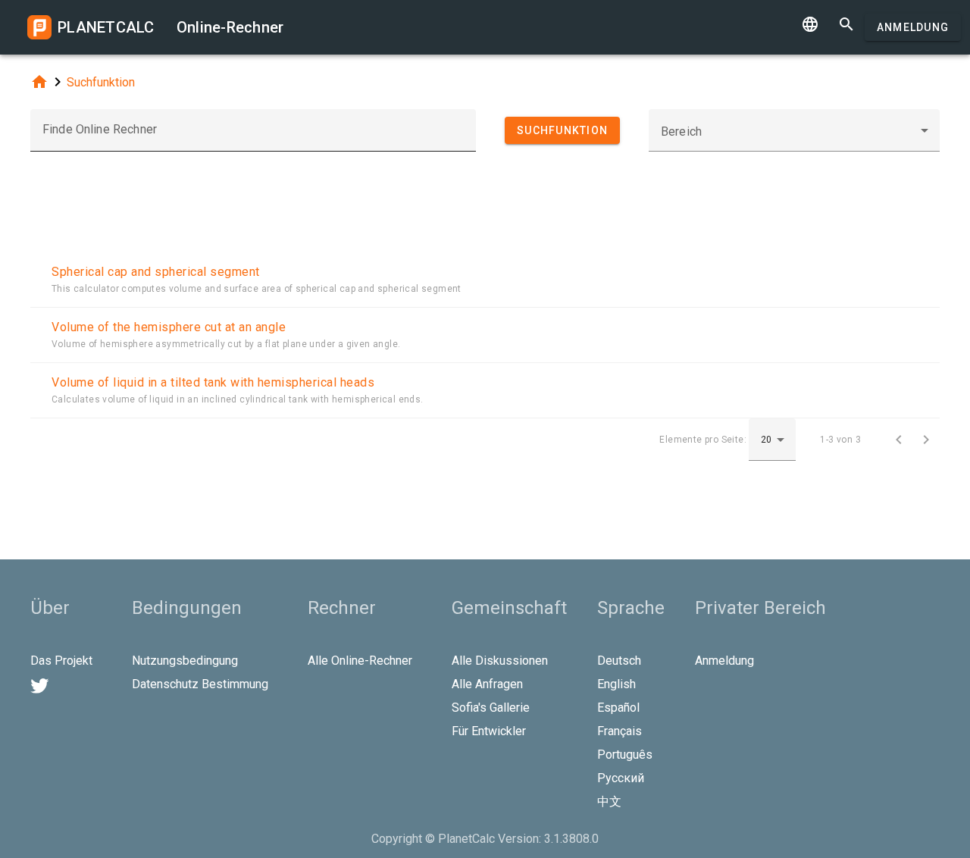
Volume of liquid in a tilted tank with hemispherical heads (213, 382)
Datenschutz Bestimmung (200, 684)
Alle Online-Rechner (360, 660)
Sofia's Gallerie (491, 707)
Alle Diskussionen (500, 660)
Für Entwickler (489, 731)
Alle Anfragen (487, 684)
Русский (620, 778)
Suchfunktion (101, 82)
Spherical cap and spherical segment (156, 272)
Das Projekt (61, 660)
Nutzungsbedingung (185, 660)
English (616, 684)
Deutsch (619, 660)
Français (619, 731)
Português (624, 754)
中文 (609, 801)
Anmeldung (913, 27)
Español (618, 707)
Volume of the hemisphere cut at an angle (169, 327)
